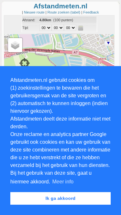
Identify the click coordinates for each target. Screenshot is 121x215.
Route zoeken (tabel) (64, 12)
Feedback (91, 12)
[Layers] (15, 45)
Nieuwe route (34, 12)
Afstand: (28, 20)
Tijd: (25, 28)
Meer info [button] (63, 181)
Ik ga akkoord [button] (60, 198)
